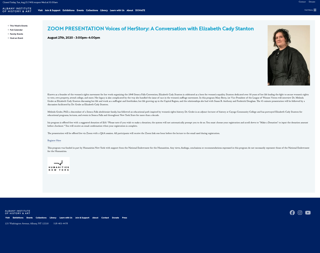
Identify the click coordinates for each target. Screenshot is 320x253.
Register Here (54, 140)
